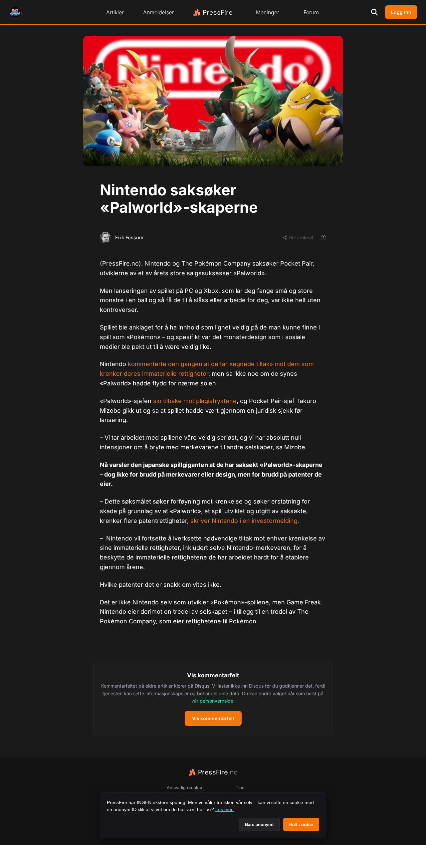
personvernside (216, 701)
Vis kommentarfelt (213, 718)
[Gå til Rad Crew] (15, 12)
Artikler (115, 12)
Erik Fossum (129, 237)
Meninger (267, 12)
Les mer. (224, 809)
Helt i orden (301, 824)
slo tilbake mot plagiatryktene (195, 400)
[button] (213, 698)
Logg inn (401, 12)
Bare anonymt (259, 824)
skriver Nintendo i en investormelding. (244, 520)
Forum (311, 12)
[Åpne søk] (374, 12)
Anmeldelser (158, 12)
